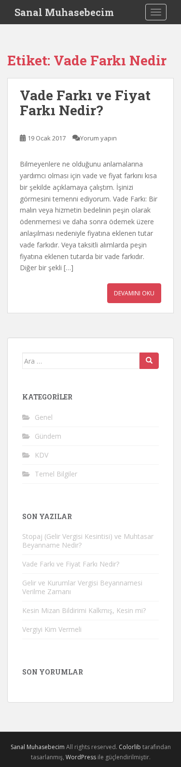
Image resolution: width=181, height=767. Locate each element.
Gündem (48, 436)
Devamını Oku (134, 293)
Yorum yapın (98, 138)
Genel (44, 417)
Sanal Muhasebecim (64, 12)
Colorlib (130, 747)
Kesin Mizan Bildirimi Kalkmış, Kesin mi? (84, 610)
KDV (41, 455)
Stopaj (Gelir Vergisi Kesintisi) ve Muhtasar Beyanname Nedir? (87, 541)
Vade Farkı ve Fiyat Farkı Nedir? (85, 102)
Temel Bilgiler (56, 473)
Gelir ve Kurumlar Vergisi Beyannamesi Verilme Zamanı (82, 587)
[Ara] (149, 361)
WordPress (81, 757)
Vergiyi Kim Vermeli (52, 629)
